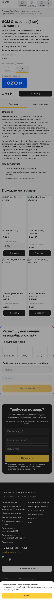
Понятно (27, 595)
